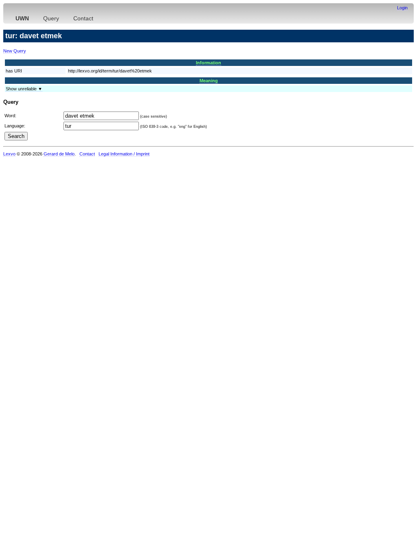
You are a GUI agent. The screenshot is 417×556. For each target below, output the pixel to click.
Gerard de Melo (59, 153)
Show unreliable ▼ (24, 88)
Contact (83, 18)
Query (51, 18)
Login (402, 7)
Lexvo (9, 153)
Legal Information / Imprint (124, 153)
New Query (14, 50)
